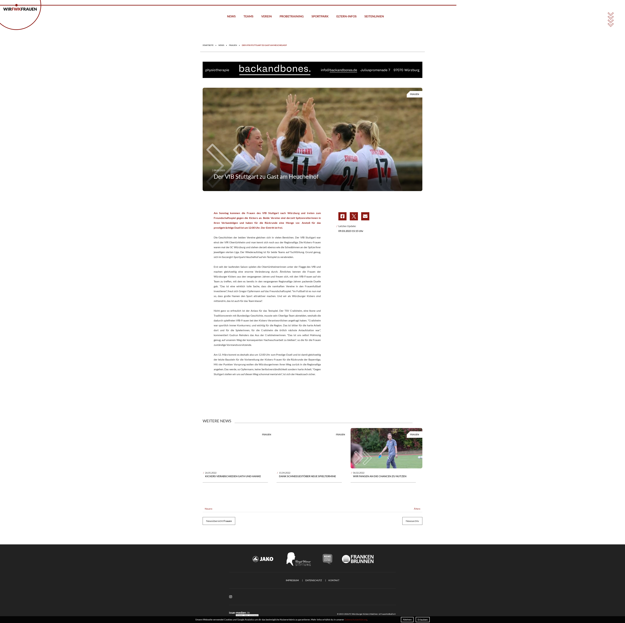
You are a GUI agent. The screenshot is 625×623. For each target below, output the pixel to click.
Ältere (417, 508)
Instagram (230, 596)
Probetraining (292, 16)
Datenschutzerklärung (356, 619)
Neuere (208, 508)
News (231, 16)
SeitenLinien (374, 16)
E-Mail (365, 216)
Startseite (208, 45)
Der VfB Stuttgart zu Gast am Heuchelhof (264, 45)
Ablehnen (407, 619)
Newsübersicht (219, 520)
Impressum (292, 580)
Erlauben (423, 619)
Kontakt (333, 580)
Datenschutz (313, 580)
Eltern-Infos (346, 16)
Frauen (233, 45)
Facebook (342, 216)
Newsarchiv (412, 520)
